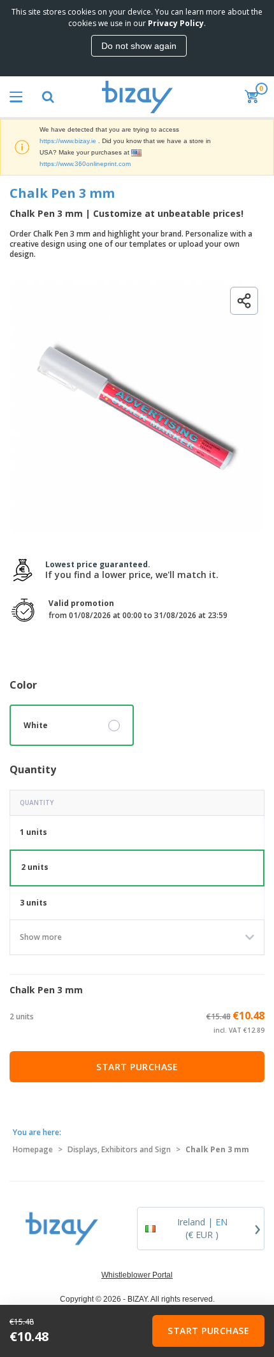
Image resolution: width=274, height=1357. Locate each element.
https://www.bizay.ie (68, 140)
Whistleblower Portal (137, 1275)
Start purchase (137, 1067)
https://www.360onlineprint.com (85, 163)
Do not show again (139, 46)
